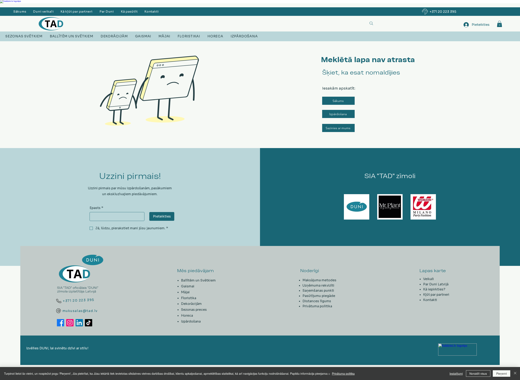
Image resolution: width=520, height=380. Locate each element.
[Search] (371, 23)
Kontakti (430, 300)
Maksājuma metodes (319, 280)
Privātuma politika (317, 306)
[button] (499, 24)
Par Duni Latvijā (435, 284)
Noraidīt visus (478, 373)
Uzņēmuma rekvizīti (318, 285)
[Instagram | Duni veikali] (70, 322)
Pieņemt (501, 373)
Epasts (96, 208)
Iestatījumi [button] (456, 373)
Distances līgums (316, 301)
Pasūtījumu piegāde (318, 296)
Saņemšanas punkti (318, 290)
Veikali (428, 279)
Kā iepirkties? (434, 289)
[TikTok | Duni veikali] (88, 322)
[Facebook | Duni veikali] (60, 322)
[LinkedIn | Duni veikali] (79, 322)
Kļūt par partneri (436, 294)
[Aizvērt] (515, 373)
